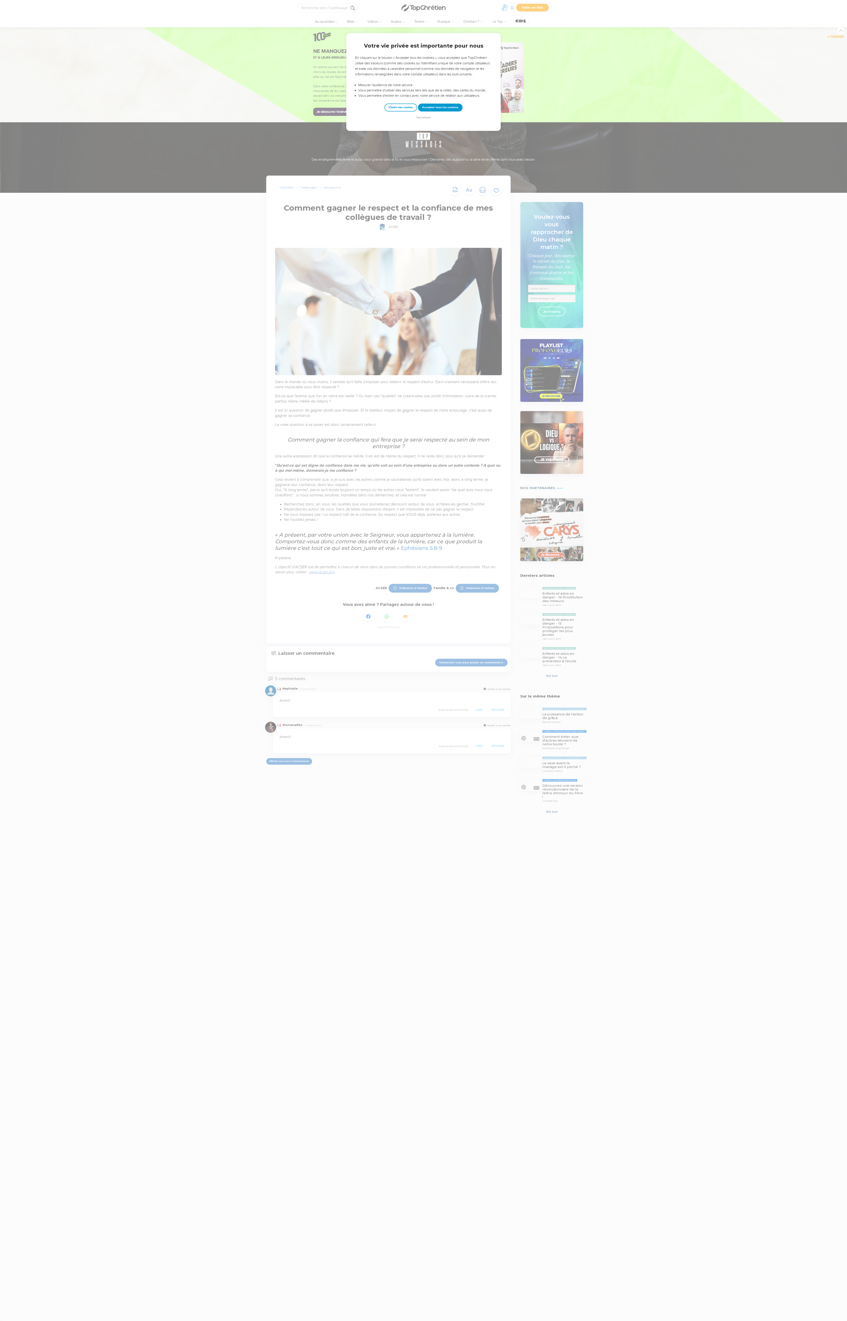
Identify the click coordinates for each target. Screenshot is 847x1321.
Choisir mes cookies (401, 107)
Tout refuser (423, 117)
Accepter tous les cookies (440, 107)
